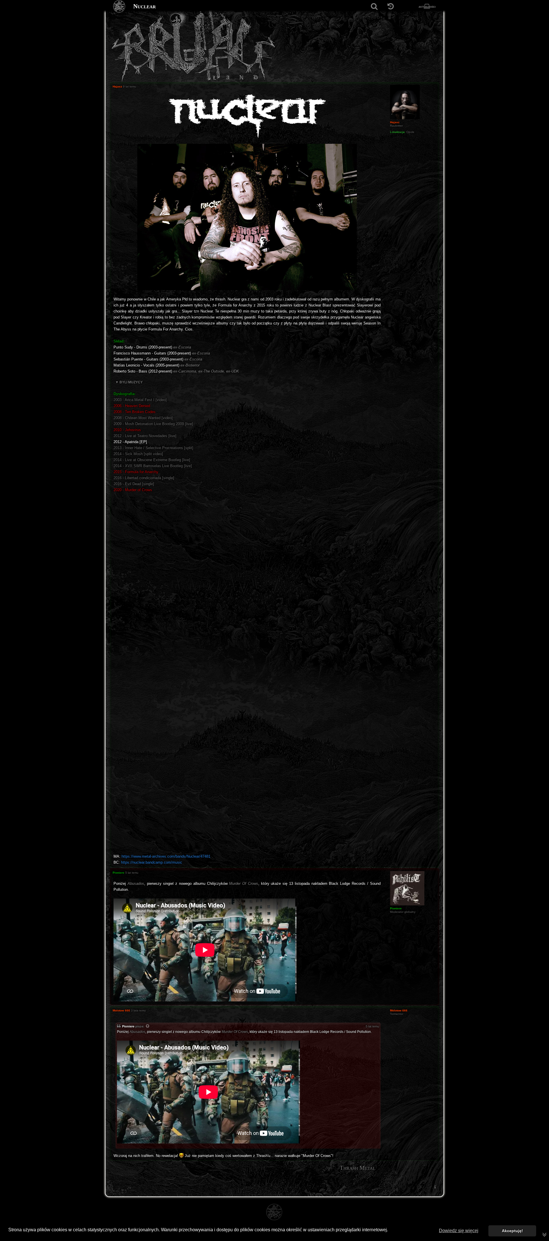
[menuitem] (435, 1187)
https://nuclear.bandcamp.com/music (151, 862)
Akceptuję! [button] (512, 1230)
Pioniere (128, 1026)
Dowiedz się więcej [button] (458, 1230)
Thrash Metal (357, 1167)
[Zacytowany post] (147, 1026)
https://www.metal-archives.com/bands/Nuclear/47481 (166, 856)
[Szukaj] (374, 6)
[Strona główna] (119, 6)
